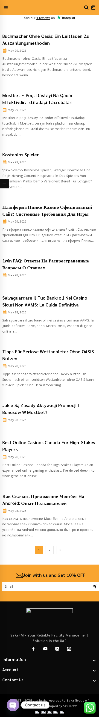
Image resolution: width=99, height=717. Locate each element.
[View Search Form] (86, 7)
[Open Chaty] (13, 705)
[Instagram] (69, 649)
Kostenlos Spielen (21, 155)
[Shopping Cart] (93, 7)
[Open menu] (5, 7)
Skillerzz (70, 706)
